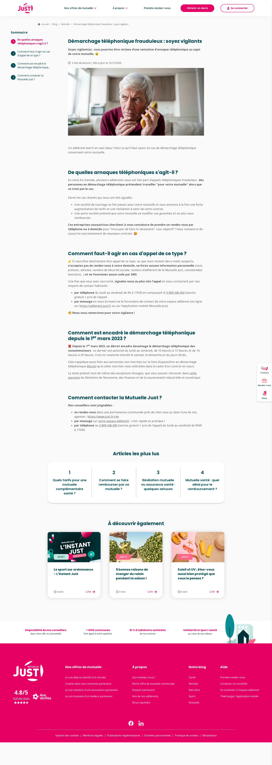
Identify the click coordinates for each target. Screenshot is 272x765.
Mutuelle (65, 24)
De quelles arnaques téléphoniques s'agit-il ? (32, 41)
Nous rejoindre (141, 702)
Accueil (45, 24)
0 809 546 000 (175, 292)
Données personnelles (157, 735)
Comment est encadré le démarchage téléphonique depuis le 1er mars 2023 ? (32, 65)
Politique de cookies (186, 735)
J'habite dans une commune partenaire (88, 683)
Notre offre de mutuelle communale (153, 683)
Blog (54, 24)
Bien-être (194, 690)
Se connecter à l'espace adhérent (239, 690)
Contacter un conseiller (234, 683)
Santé (192, 677)
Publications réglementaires (123, 735)
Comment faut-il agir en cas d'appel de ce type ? (33, 53)
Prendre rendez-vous (157, 8)
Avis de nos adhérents (145, 696)
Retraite (193, 683)
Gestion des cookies (67, 735)
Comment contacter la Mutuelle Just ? (30, 77)
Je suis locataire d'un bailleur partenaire (88, 696)
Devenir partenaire (143, 690)
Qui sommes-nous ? (144, 677)
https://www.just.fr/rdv (103, 416)
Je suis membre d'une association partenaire (91, 690)
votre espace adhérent (113, 421)
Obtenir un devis (197, 8)
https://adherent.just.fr (95, 306)
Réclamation (209, 735)
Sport (192, 696)
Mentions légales (93, 735)
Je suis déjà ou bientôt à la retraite (85, 677)
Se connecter (239, 8)
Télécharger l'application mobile (239, 696)
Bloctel (91, 366)
